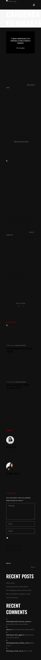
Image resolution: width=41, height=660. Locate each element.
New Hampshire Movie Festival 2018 (17, 386)
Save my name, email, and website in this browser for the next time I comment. (20, 540)
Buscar (8, 563)
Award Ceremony (12, 597)
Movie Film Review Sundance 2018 (18, 594)
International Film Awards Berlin (19, 349)
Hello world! (10, 583)
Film (23, 303)
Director (18, 303)
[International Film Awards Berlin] (20, 333)
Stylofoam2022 (20, 345)
